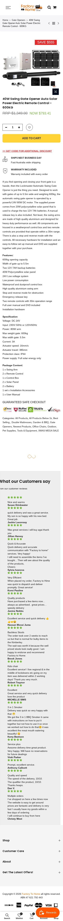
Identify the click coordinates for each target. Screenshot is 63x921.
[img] (29, 497)
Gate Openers (18, 20)
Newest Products (22, 426)
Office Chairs (39, 426)
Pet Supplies (9, 430)
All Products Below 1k (40, 418)
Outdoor (52, 426)
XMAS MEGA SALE (48, 430)
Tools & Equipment (27, 430)
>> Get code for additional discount (27, 151)
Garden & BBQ (41, 422)
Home (5, 20)
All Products (21, 418)
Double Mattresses (22, 422)
